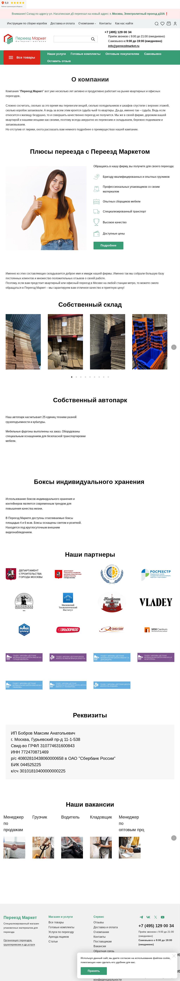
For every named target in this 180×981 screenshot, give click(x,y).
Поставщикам (103, 941)
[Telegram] (141, 917)
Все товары (56, 922)
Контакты (100, 936)
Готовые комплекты (86, 54)
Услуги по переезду (61, 932)
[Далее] (173, 347)
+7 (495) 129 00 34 (118, 32)
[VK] (148, 917)
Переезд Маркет (20, 917)
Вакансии (100, 946)
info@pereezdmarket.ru (123, 46)
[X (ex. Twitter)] (155, 917)
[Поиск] (156, 23)
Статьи (53, 941)
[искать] (93, 39)
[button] (71, 377)
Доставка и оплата (106, 927)
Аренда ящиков (59, 936)
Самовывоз (152, 54)
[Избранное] (162, 23)
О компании (101, 932)
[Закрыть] (174, 956)
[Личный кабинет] (175, 23)
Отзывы (99, 922)
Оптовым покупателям (122, 54)
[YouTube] (162, 917)
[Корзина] (169, 23)
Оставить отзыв (59, 61)
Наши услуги (56, 54)
